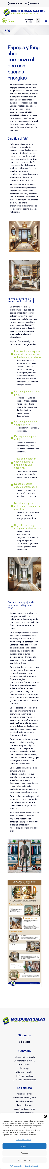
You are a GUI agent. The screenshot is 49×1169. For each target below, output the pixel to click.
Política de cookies (16, 1166)
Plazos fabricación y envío (24, 1097)
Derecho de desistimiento (24, 1079)
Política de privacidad (30, 1166)
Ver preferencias (24, 1160)
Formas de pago (24, 1105)
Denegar (24, 1153)
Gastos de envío (24, 1093)
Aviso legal (24, 1068)
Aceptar (24, 1146)
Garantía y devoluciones (24, 1109)
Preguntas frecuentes (24, 1112)
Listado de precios (24, 1101)
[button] (45, 1116)
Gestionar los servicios (23, 1140)
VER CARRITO (11, 21)
